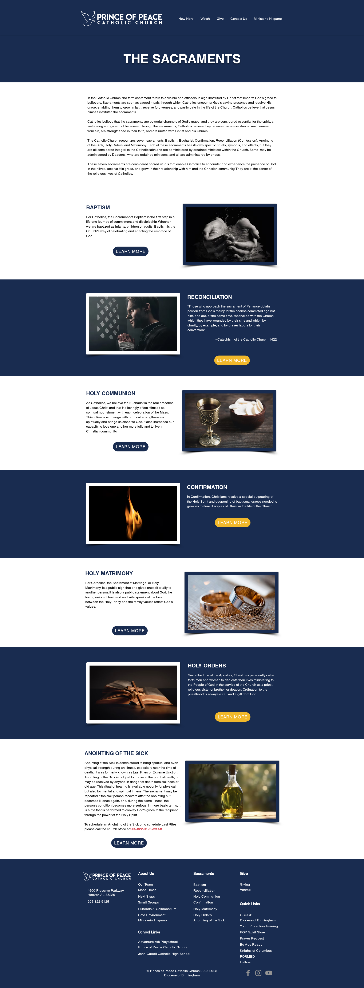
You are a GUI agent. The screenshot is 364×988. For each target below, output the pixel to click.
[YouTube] (269, 973)
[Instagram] (258, 973)
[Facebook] (248, 973)
